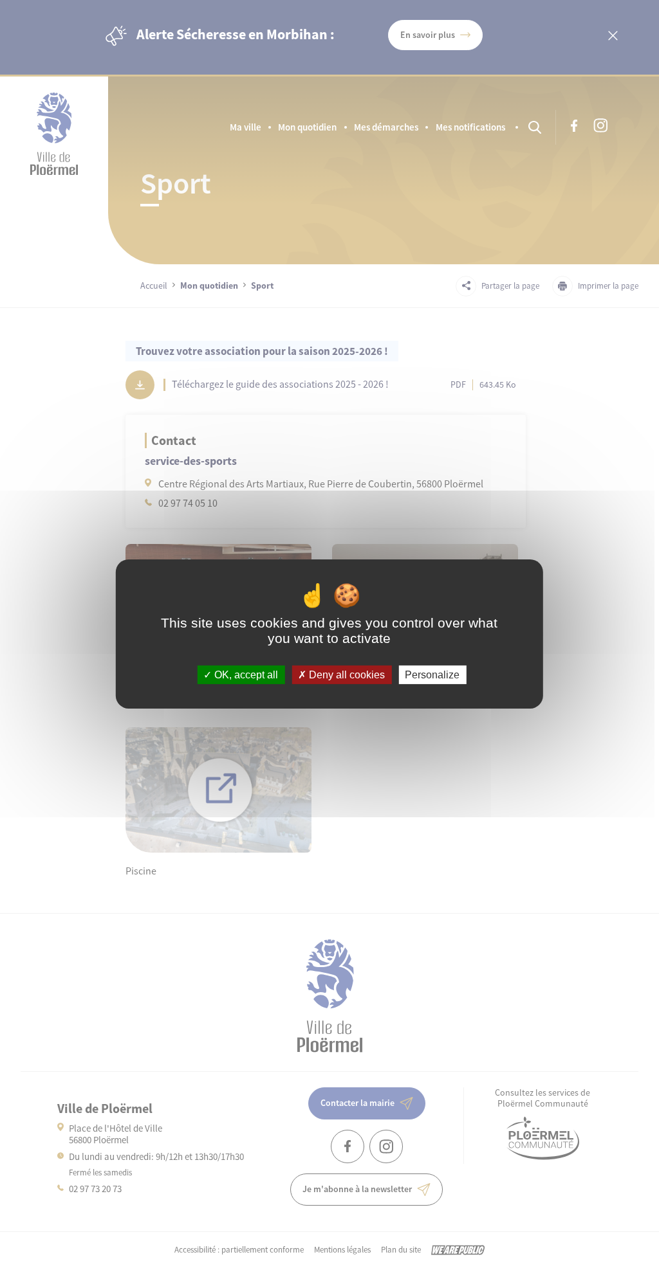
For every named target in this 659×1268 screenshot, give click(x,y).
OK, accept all (245, 674)
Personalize (432, 674)
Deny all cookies (345, 674)
